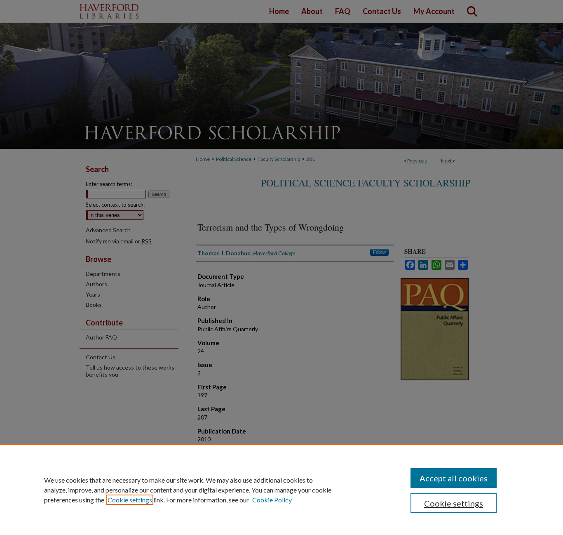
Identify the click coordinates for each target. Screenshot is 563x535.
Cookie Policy (272, 500)
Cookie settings (130, 500)
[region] (281, 489)
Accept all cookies (454, 478)
